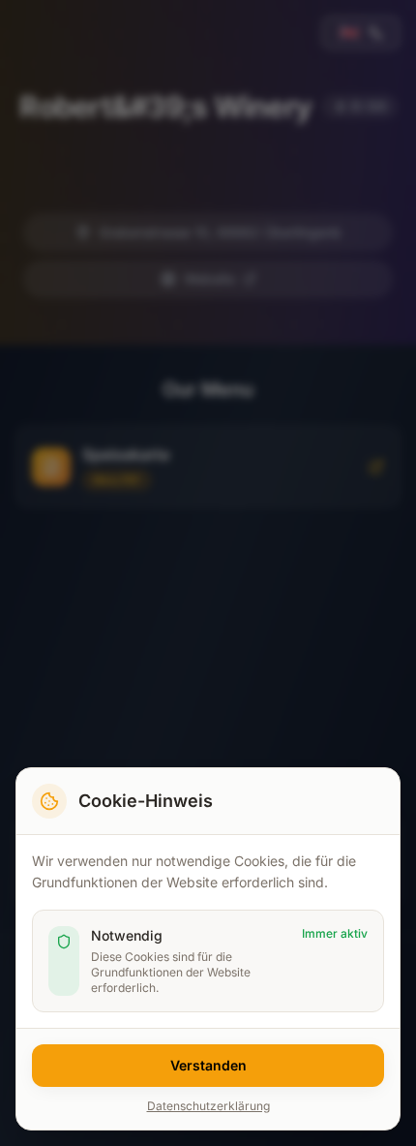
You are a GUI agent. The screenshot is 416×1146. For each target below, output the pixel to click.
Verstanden (208, 1065)
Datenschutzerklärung (208, 1106)
